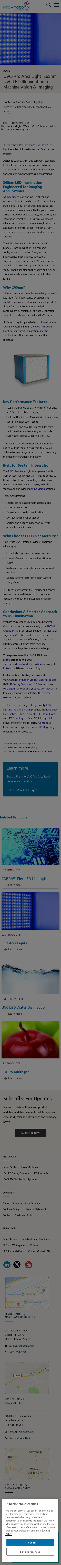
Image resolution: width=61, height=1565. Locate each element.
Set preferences (30, 1551)
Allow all (30, 1542)
